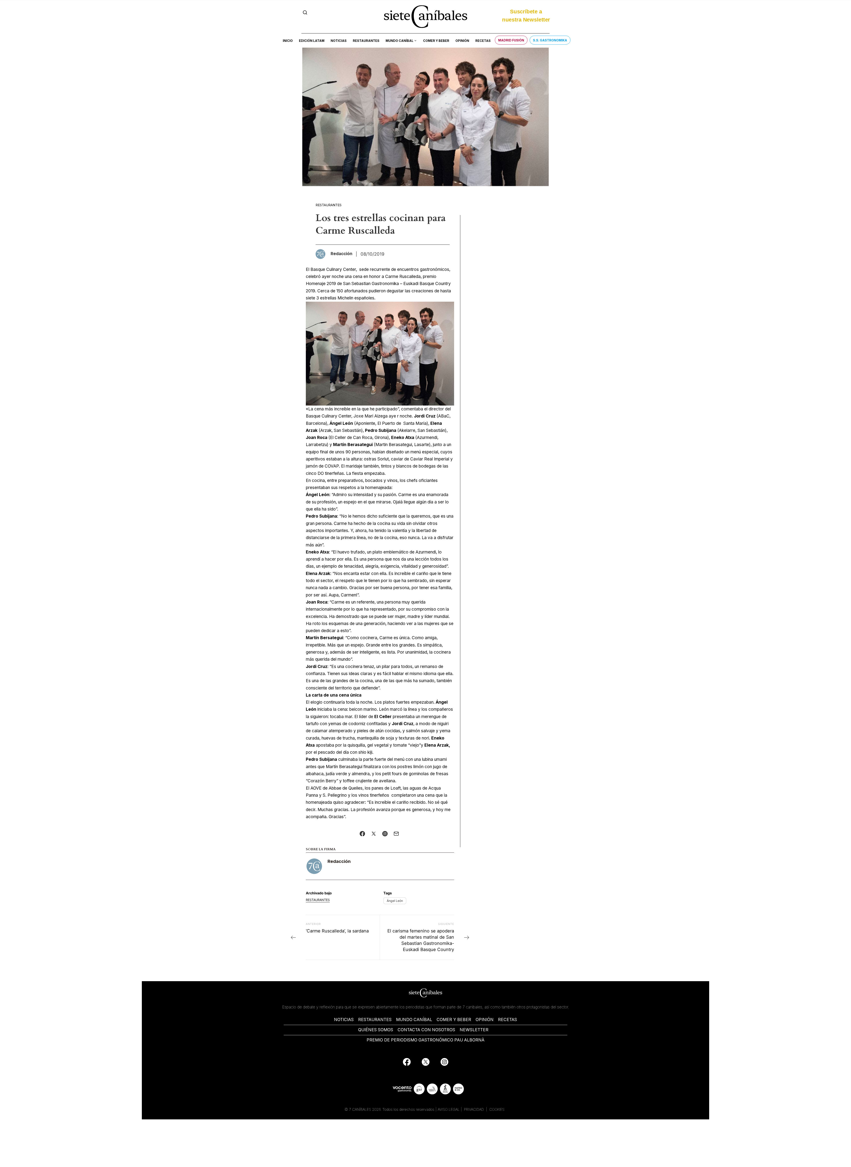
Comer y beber (436, 41)
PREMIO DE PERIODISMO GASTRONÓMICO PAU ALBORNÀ (425, 1040)
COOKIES (496, 1109)
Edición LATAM (311, 41)
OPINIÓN (485, 1019)
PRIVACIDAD (474, 1109)
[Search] (305, 12)
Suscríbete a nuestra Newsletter (526, 14)
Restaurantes (366, 41)
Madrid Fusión (511, 40)
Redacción (339, 861)
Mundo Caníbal (399, 41)
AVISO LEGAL (449, 1109)
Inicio (288, 41)
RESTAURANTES (375, 1019)
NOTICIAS (344, 1019)
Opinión (462, 41)
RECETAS (507, 1019)
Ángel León (395, 901)
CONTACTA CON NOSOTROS (426, 1029)
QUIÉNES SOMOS (375, 1029)
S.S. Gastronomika (550, 40)
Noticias (339, 41)
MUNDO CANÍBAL (414, 1019)
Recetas (483, 41)
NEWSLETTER (474, 1029)
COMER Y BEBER (454, 1019)
